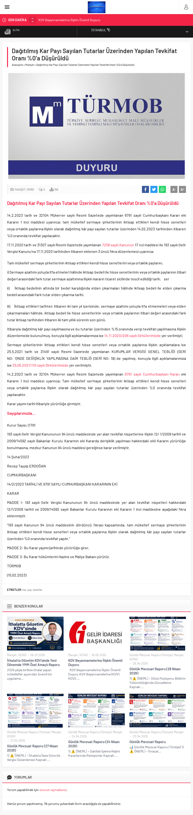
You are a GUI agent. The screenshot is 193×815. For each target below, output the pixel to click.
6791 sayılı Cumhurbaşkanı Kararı (153, 374)
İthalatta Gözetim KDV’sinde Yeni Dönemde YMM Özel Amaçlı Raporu (33, 662)
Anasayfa (17, 64)
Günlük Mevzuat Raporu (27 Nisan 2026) (32, 748)
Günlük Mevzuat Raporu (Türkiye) (151, 655)
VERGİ (30, 189)
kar (24, 589)
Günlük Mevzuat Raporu (147, 742)
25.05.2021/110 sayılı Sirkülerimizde (40, 365)
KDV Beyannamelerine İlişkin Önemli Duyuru (69, 20)
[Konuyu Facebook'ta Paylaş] (145, 189)
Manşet (29, 64)
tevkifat (37, 589)
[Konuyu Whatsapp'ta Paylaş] (162, 189)
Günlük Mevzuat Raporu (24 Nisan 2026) (94, 744)
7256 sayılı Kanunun (118, 245)
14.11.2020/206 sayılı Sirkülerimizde (132, 335)
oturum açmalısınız (53, 790)
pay (29, 589)
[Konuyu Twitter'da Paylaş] (153, 189)
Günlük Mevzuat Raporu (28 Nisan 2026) (155, 671)
